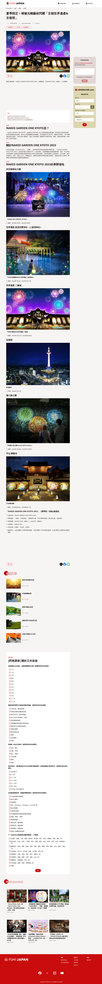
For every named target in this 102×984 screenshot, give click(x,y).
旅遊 (15, 8)
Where (77, 98)
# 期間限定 (26, 27)
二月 (12, 673)
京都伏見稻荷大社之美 (29, 634)
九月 (12, 693)
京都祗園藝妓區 (27, 594)
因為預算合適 (15, 732)
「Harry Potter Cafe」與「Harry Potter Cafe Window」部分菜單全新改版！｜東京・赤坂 (16, 907)
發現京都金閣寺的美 (28, 580)
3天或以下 (14, 772)
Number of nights (80, 110)
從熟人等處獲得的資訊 (17, 831)
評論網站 (13, 802)
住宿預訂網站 (15, 811)
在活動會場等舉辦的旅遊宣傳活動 (21, 814)
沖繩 (12, 866)
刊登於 (7, 23)
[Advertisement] (21, 99)
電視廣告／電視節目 (17, 828)
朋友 (12, 760)
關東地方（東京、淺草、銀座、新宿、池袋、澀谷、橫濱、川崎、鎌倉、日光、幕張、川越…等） (38, 847)
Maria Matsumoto (26, 23)
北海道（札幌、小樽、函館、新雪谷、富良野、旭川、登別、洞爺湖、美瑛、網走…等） (37, 839)
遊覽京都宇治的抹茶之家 (29, 621)
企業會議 (13, 738)
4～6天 (13, 775)
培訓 (12, 741)
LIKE (11, 76)
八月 (12, 690)
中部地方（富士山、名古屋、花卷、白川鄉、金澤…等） (27, 851)
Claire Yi (38, 23)
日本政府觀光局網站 (17, 796)
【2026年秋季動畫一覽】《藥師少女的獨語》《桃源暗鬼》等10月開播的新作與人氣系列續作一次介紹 (16, 937)
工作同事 (13, 757)
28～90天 (14, 786)
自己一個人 (14, 748)
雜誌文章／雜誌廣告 (17, 823)
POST (84, 80)
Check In (77, 104)
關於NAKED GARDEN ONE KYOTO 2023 (18, 118)
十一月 (13, 699)
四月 (12, 678)
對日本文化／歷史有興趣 (18, 715)
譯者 (33, 23)
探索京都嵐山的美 (27, 607)
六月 (12, 684)
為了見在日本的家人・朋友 (19, 718)
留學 (12, 735)
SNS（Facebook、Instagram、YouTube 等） (25, 805)
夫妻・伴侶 (14, 751)
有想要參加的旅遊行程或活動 (19, 723)
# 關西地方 (10, 27)
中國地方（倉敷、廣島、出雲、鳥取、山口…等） (25, 857)
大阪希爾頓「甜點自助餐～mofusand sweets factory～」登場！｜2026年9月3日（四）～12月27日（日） (38, 937)
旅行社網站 (14, 799)
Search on (78, 117)
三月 (12, 675)
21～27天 (14, 783)
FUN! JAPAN (9, 8)
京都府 (24, 8)
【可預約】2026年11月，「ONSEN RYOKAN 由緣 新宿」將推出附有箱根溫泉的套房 (59, 936)
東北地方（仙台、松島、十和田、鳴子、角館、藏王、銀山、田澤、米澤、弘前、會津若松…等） (38, 843)
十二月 (13, 702)
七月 (12, 687)
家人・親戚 (14, 754)
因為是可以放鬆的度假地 (18, 726)
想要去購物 (14, 729)
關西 (19, 8)
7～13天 (13, 778)
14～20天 (14, 780)
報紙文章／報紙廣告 (17, 826)
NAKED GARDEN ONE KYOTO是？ (16, 116)
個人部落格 (14, 808)
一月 (12, 670)
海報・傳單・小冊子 (17, 817)
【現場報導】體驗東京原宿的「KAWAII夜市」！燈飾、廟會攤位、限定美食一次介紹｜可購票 (38, 906)
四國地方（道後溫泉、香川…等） (21, 860)
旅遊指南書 (14, 820)
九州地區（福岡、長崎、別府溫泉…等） (23, 863)
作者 (20, 23)
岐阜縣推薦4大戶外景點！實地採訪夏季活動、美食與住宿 (59, 905)
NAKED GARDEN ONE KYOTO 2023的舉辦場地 (20, 120)
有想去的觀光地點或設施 (18, 712)
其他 (12, 763)
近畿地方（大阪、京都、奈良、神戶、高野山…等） (26, 854)
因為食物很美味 (15, 720)
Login (76, 63)
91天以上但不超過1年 (17, 789)
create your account (85, 63)
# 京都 (18, 27)
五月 (12, 681)
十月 (12, 696)
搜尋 (85, 124)
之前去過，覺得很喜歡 (17, 709)
